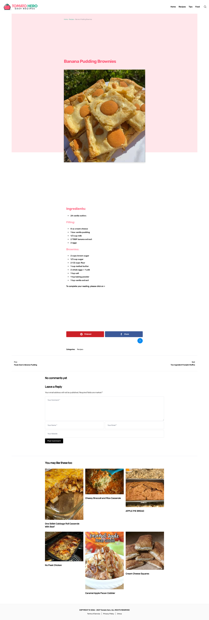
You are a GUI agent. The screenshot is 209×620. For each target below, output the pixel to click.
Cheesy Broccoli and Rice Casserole (103, 498)
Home (66, 19)
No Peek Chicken (53, 565)
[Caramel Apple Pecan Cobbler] (104, 560)
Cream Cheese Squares (137, 573)
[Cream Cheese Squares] (145, 551)
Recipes (71, 19)
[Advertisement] (104, 40)
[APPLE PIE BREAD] (145, 488)
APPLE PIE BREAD (135, 511)
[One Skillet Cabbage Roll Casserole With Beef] (64, 494)
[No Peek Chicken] (64, 546)
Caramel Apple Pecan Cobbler (100, 593)
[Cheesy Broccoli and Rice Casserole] (104, 481)
